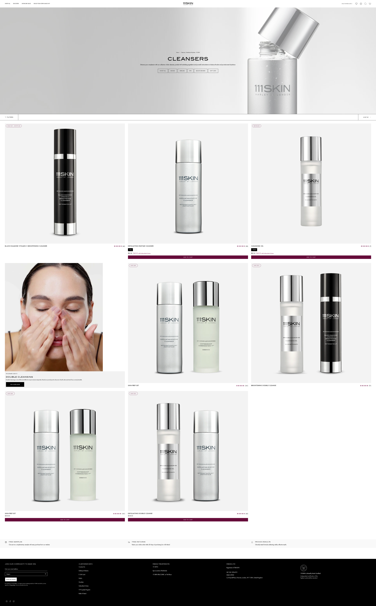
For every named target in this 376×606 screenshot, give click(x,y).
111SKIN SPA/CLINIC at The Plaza (162, 575)
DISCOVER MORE (15, 384)
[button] (7, 3)
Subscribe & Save (83, 586)
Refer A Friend (82, 594)
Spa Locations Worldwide (160, 571)
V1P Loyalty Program (84, 590)
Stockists (81, 582)
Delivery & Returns (83, 571)
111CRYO (155, 567)
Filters (10, 117)
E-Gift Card (82, 575)
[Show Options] (46, 574)
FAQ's (80, 578)
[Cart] (370, 3)
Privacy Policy (12, 585)
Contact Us (82, 567)
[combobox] (26, 574)
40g (130, 249)
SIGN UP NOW (11, 579)
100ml (254, 249)
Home (177, 52)
